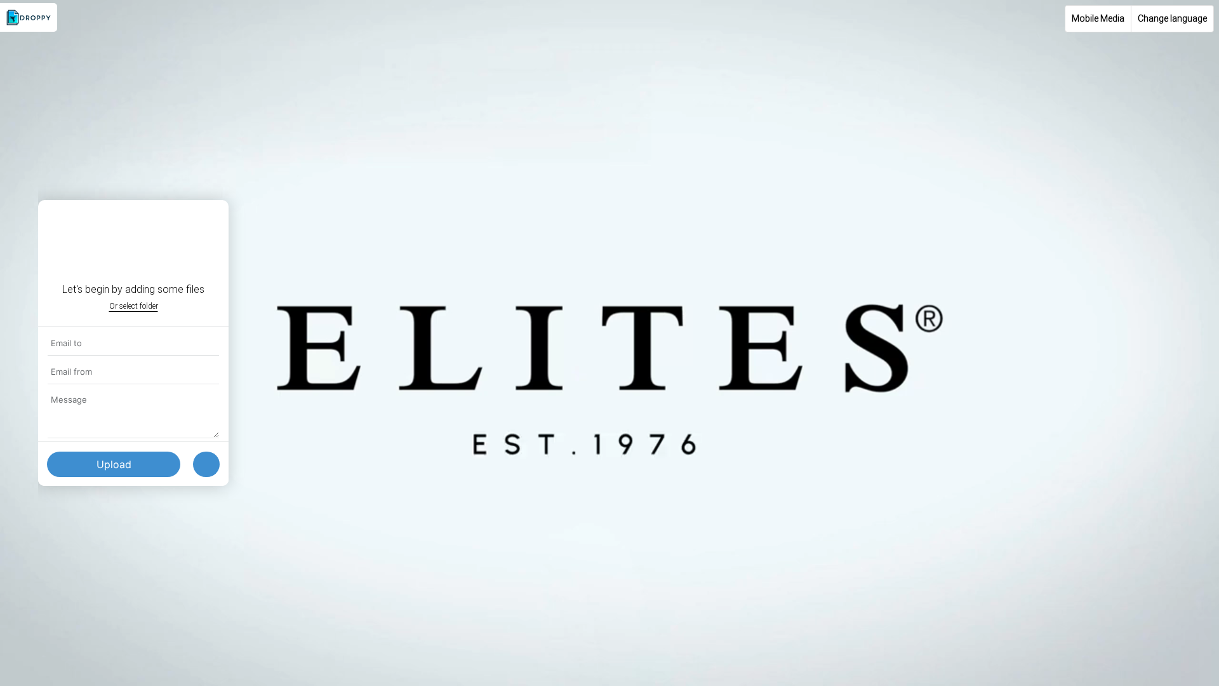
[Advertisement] (609, 597)
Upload (114, 464)
